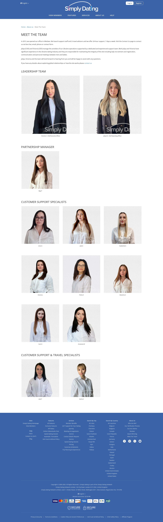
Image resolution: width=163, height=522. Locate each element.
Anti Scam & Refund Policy (95, 517)
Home (23, 27)
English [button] (25, 3)
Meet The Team (132, 436)
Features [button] (72, 15)
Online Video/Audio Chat (51, 431)
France (112, 436)
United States (112, 476)
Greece (112, 442)
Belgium (112, 426)
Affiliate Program (127, 517)
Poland (112, 452)
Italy (112, 447)
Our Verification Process (132, 426)
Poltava (91, 450)
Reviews (132, 431)
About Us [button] (99, 15)
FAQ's (31, 433)
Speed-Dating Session (51, 434)
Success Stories (132, 428)
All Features (51, 423)
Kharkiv (91, 436)
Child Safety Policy (113, 517)
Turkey (112, 465)
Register (139, 3)
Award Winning (132, 434)
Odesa (92, 447)
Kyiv (91, 444)
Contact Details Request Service (71, 438)
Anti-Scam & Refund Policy (51, 439)
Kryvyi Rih (92, 442)
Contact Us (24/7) (30, 436)
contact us (88, 63)
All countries (112, 423)
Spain (112, 458)
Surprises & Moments (71, 447)
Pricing (71, 444)
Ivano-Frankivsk (91, 434)
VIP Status (51, 428)
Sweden (111, 460)
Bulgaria (112, 428)
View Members (30, 426)
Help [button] (112, 15)
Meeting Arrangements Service (71, 432)
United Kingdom (112, 473)
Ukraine (112, 468)
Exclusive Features (51, 426)
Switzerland (112, 463)
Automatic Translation (51, 436)
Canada (112, 431)
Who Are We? (132, 423)
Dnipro (92, 431)
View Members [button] (55, 15)
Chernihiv (92, 428)
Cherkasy (92, 426)
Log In (129, 3)
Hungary (112, 444)
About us (30, 27)
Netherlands (112, 450)
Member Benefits (71, 423)
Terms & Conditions (51, 517)
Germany (112, 439)
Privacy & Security (36, 517)
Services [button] (86, 15)
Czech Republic (112, 434)
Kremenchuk (92, 439)
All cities (91, 423)
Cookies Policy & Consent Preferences (72, 517)
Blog (30, 439)
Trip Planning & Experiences (71, 450)
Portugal (112, 455)
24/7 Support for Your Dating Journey (71, 427)
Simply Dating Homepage (31, 423)
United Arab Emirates (112, 471)
